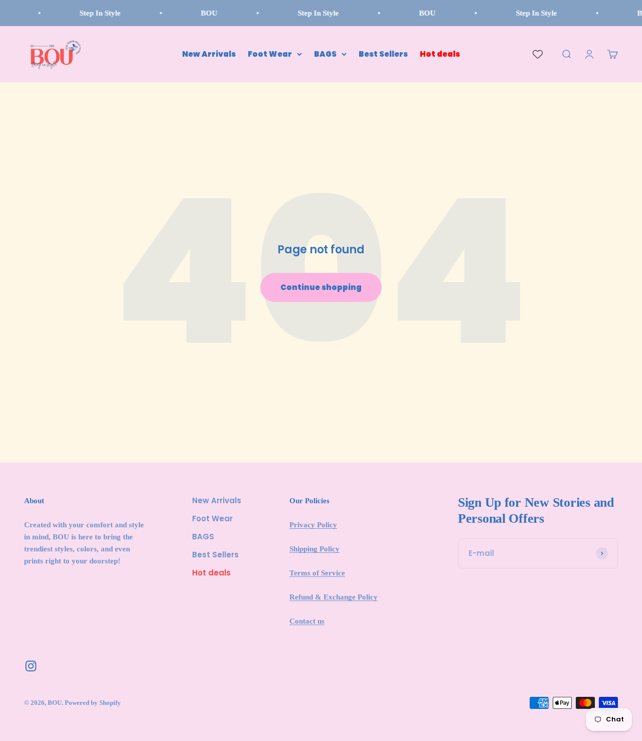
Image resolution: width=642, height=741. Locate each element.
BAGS (325, 54)
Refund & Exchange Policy (333, 597)
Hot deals (440, 54)
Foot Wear (270, 54)
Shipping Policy (314, 549)
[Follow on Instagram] (31, 666)
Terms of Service (317, 573)
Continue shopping (321, 287)
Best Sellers (383, 54)
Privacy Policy (313, 525)
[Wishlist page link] (538, 54)
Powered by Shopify (93, 702)
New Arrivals (209, 54)
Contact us (307, 621)
